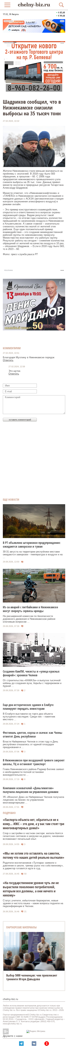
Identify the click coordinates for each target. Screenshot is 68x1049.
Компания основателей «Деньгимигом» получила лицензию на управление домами (30, 790)
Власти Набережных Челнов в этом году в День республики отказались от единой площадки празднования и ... (30, 744)
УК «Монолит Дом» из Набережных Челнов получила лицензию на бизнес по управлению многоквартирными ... (33, 800)
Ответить (8, 360)
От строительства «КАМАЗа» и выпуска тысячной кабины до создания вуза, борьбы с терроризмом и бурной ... (32, 683)
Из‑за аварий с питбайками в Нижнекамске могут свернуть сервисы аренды (30, 609)
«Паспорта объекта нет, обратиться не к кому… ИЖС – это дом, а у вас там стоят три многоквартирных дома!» (33, 823)
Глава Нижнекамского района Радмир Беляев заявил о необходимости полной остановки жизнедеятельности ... (33, 772)
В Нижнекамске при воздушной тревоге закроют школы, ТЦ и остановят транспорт (34, 762)
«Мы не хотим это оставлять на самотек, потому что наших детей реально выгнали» (33, 855)
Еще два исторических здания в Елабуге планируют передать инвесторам (28, 707)
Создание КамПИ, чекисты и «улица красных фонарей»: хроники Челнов (31, 673)
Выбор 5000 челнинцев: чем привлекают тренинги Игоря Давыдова (31, 977)
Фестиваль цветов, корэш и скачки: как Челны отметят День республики (32, 734)
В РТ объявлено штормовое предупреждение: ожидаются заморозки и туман (31, 545)
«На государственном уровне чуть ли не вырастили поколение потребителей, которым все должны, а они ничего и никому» (31, 888)
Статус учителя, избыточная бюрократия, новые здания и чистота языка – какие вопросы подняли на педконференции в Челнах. (33, 903)
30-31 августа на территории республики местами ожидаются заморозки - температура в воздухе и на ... (33, 554)
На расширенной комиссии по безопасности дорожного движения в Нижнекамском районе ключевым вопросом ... (29, 619)
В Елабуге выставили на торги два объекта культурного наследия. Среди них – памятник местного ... (29, 716)
